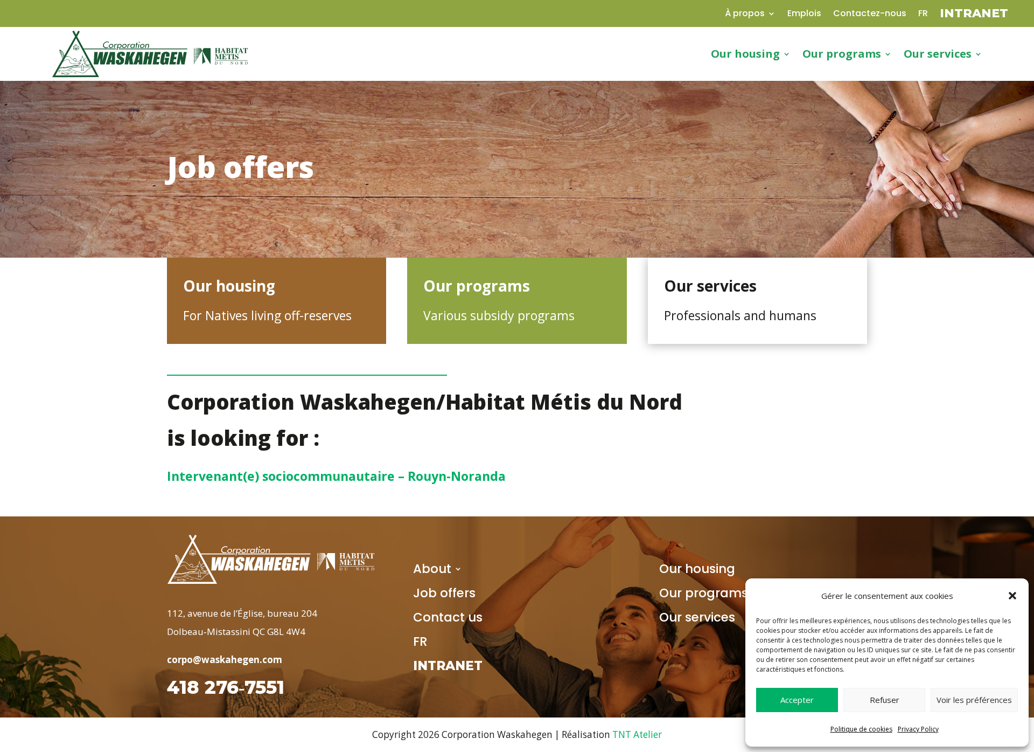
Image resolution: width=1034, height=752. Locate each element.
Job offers (444, 595)
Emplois (804, 14)
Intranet (974, 15)
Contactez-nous (869, 14)
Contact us (448, 619)
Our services (697, 619)
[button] (1012, 595)
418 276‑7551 (225, 687)
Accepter (797, 699)
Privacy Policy (918, 729)
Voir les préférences (974, 699)
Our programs (703, 595)
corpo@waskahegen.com (224, 659)
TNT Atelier (637, 734)
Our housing (697, 571)
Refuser (884, 699)
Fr (923, 14)
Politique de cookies (861, 729)
